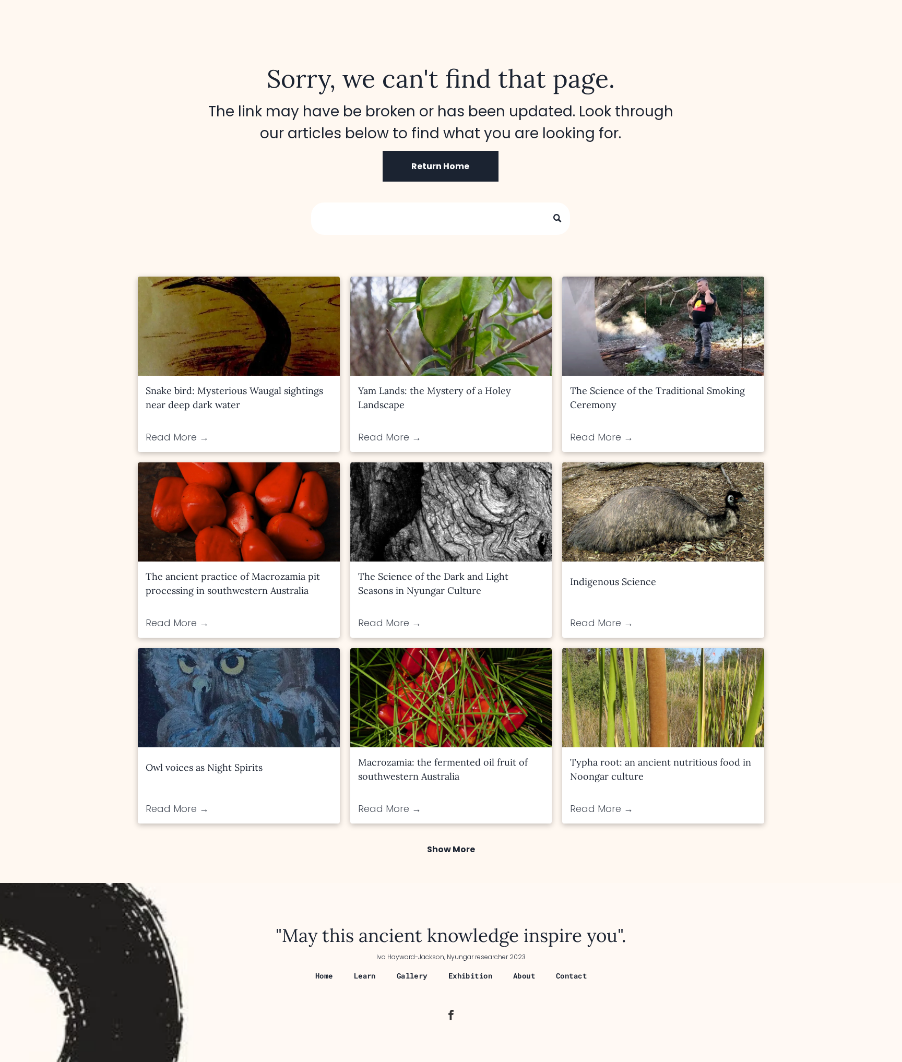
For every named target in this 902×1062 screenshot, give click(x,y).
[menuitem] (324, 976)
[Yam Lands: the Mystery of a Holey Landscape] (451, 326)
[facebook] (451, 1016)
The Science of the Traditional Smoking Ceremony (657, 398)
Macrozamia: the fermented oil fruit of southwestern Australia (443, 769)
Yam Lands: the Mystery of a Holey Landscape (434, 398)
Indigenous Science (613, 582)
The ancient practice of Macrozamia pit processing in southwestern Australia (233, 583)
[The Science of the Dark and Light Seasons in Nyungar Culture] (451, 512)
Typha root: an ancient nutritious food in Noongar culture (660, 769)
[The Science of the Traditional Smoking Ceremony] (663, 326)
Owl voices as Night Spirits (204, 767)
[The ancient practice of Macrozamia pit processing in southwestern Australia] (239, 512)
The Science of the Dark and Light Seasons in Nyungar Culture (433, 583)
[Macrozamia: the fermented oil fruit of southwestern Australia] (451, 697)
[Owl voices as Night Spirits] (239, 697)
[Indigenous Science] (663, 512)
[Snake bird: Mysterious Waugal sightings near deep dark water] (239, 326)
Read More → (177, 437)
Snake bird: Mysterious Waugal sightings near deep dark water (234, 398)
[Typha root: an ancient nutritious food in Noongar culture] (663, 697)
